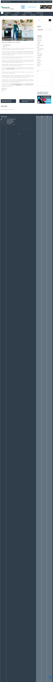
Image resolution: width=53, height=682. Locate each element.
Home (29, 1)
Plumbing (24, 14)
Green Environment (40, 45)
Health (38, 47)
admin (9, 124)
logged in (6, 109)
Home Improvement (28, 12)
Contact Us (45, 1)
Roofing (41, 14)
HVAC (38, 52)
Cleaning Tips (8, 12)
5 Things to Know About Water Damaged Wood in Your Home (7, 101)
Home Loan (39, 50)
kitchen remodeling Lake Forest (7, 45)
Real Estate (32, 14)
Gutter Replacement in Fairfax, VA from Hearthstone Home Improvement (11, 121)
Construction (39, 40)
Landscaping (39, 55)
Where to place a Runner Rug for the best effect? (27, 101)
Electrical (17, 12)
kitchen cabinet (7, 44)
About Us (33, 1)
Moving (6, 14)
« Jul (19, 133)
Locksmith (39, 57)
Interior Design (39, 12)
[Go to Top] (50, 677)
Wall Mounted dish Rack (10, 68)
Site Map (50, 1)
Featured (38, 43)
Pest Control (15, 14)
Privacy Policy (39, 1)
